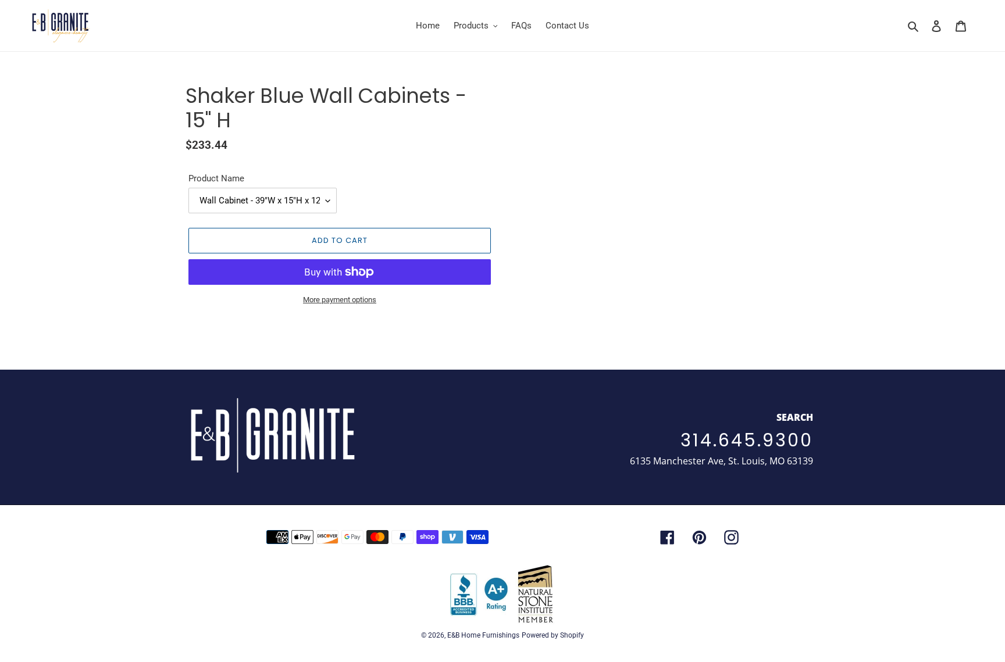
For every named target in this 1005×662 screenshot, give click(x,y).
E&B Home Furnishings (483, 635)
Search (794, 417)
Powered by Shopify (553, 635)
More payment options (339, 299)
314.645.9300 (746, 440)
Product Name (216, 178)
